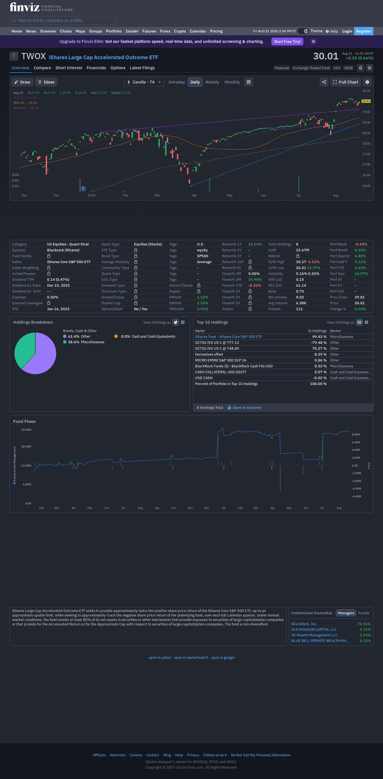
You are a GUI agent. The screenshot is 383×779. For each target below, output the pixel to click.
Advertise (117, 755)
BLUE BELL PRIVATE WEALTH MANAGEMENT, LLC (321, 641)
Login (347, 31)
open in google (223, 657)
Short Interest (69, 67)
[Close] (313, 41)
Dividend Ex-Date (26, 285)
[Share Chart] (324, 82)
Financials (96, 67)
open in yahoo (160, 657)
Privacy (193, 755)
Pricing (216, 31)
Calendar (198, 31)
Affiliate (99, 755)
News (31, 31)
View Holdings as (157, 322)
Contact (152, 755)
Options (117, 67)
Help (333, 31)
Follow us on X (215, 755)
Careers (136, 755)
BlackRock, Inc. (304, 624)
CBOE (348, 68)
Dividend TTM (23, 279)
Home (16, 31)
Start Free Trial (287, 41)
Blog (167, 755)
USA (336, 68)
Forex (165, 31)
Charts (66, 31)
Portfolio (114, 31)
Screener (48, 31)
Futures (149, 31)
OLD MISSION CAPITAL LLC (313, 629)
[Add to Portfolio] (369, 68)
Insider (132, 31)
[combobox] (63, 20)
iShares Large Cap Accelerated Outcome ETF (103, 57)
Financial (282, 68)
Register (364, 31)
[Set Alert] (360, 68)
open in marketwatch (191, 657)
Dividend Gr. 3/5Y (26, 291)
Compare (42, 67)
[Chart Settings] (367, 82)
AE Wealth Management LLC (314, 635)
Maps (80, 31)
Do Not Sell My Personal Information (260, 755)
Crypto (180, 31)
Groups (95, 31)
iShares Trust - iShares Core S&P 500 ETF (228, 336)
